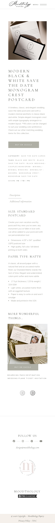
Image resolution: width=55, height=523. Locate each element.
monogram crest (29, 173)
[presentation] (22, 392)
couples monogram (19, 167)
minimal (37, 167)
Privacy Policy (24, 520)
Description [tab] (15, 195)
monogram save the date (23, 176)
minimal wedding (18, 170)
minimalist (36, 170)
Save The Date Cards (33, 156)
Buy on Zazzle (23, 145)
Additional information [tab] (21, 201)
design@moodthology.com (27, 447)
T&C (34, 520)
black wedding (36, 163)
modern (12, 173)
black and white (25, 160)
